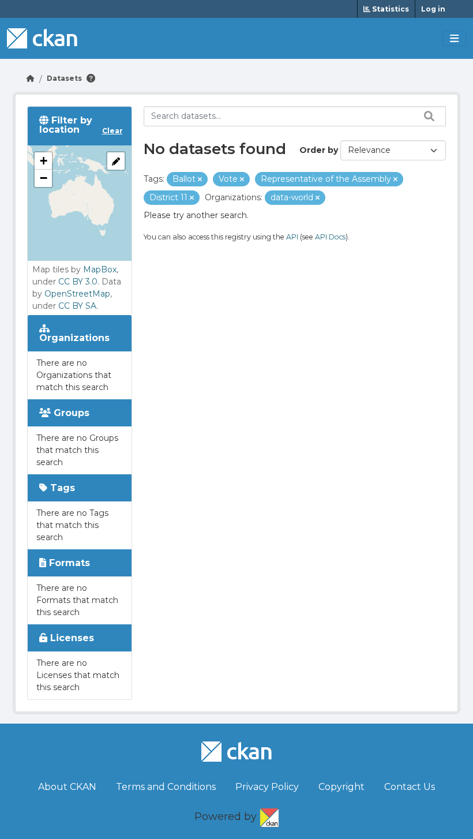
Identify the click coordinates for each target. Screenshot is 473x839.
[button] (43, 161)
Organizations (74, 337)
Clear (112, 130)
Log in (433, 9)
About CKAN (67, 786)
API (292, 237)
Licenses (70, 637)
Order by (318, 150)
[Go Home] (31, 78)
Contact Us (409, 786)
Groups (70, 412)
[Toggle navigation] (454, 39)
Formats (68, 562)
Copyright (341, 786)
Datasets (64, 78)
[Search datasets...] (426, 116)
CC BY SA (77, 306)
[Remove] (200, 179)
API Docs (330, 237)
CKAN (269, 815)
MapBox (100, 269)
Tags (61, 487)
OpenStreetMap (77, 294)
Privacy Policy (267, 786)
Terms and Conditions (166, 786)
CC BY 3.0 (77, 281)
